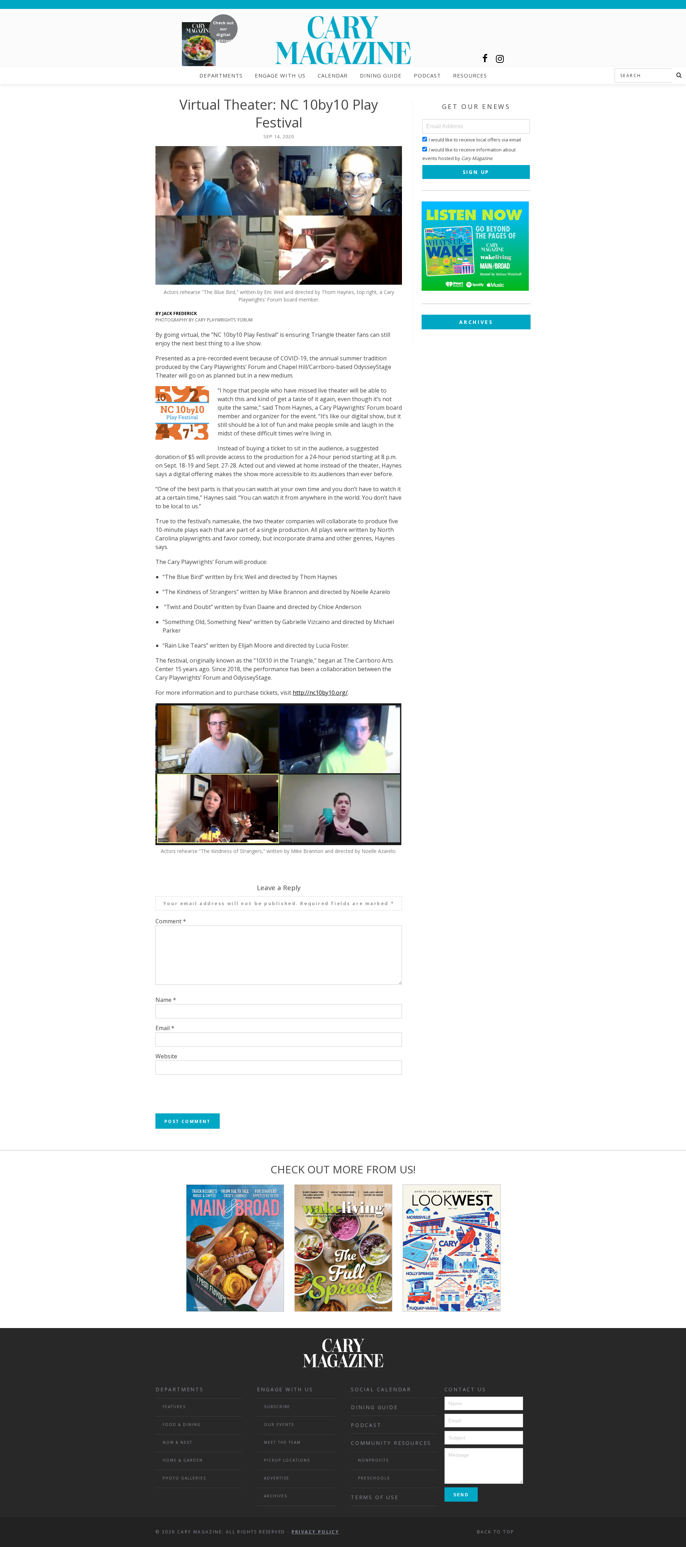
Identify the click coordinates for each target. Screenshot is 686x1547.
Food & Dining (182, 1424)
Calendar (333, 75)
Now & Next (177, 1442)
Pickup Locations (287, 1460)
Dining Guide (381, 75)
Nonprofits (373, 1460)
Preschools (374, 1478)
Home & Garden (183, 1460)
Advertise (276, 1478)
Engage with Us (280, 75)
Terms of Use (375, 1497)
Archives (476, 322)
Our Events (279, 1424)
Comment (170, 921)
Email (164, 1028)
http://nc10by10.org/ (320, 693)
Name (165, 1000)
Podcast (427, 75)
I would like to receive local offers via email (475, 139)
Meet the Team (282, 1442)
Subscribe (277, 1406)
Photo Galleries (184, 1478)
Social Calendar (381, 1389)
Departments (221, 75)
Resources (470, 75)
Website (166, 1056)
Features (174, 1406)
